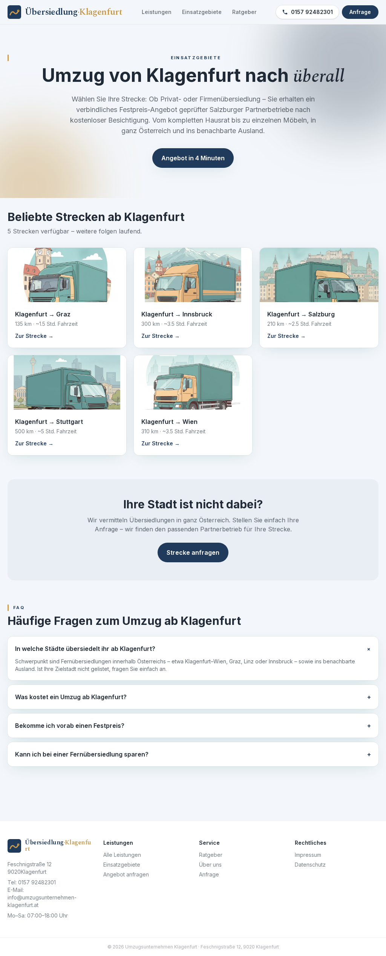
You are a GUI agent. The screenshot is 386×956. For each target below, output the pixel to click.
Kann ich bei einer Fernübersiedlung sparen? (193, 754)
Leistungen (157, 12)
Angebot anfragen (126, 874)
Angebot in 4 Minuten (193, 158)
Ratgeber (244, 12)
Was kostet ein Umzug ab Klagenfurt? (193, 697)
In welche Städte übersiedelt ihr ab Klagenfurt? (193, 649)
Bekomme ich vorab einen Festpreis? (193, 725)
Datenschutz (310, 864)
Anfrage (360, 12)
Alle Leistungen (122, 855)
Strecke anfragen (193, 552)
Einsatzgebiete (202, 12)
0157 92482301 (312, 12)
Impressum (308, 855)
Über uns (210, 864)
